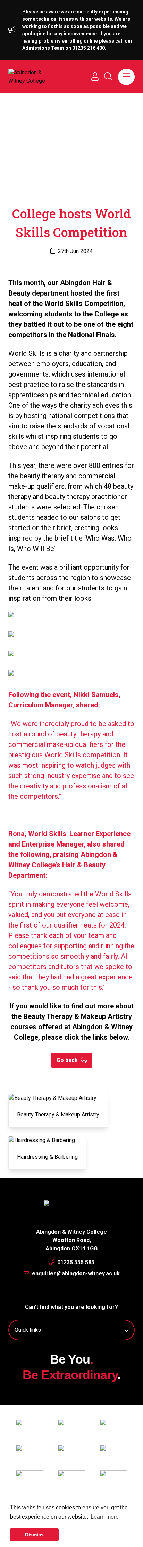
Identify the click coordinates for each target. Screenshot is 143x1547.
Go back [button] (68, 1060)
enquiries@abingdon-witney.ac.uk (75, 1273)
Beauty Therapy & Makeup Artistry (58, 1114)
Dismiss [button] (34, 1534)
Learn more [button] (105, 1517)
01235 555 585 (75, 1262)
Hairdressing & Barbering (47, 1157)
